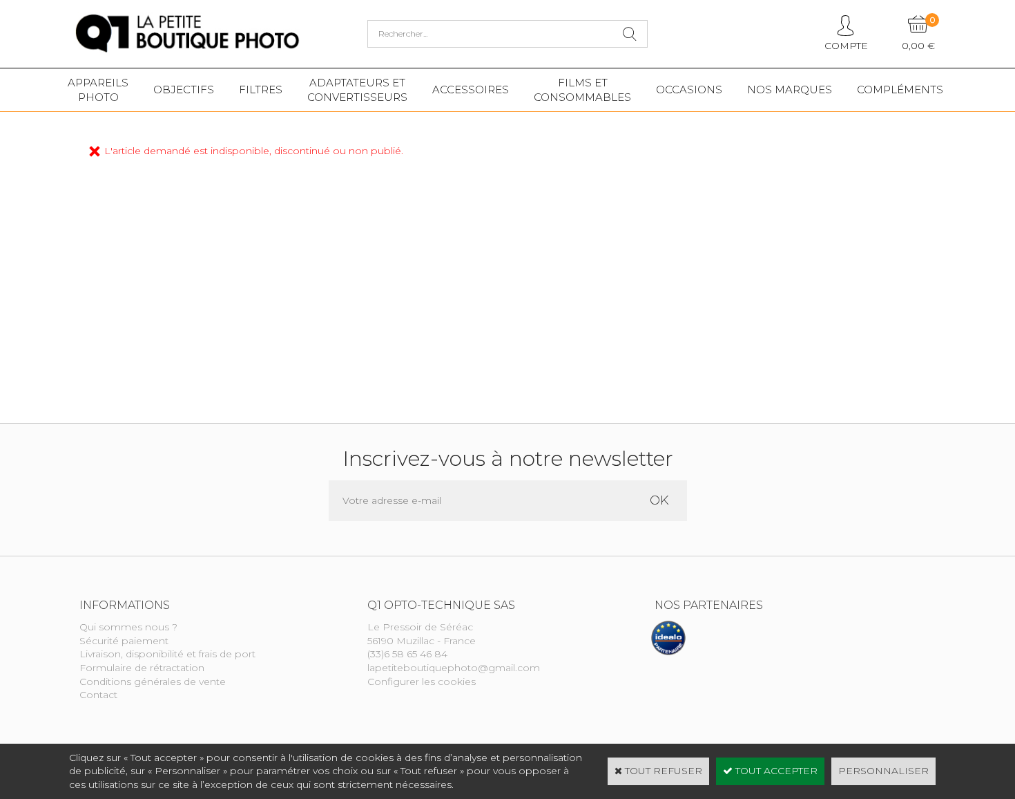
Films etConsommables (582, 90)
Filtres (260, 89)
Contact (98, 694)
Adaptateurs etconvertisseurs (357, 90)
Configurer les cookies (421, 681)
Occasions (689, 89)
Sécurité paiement (123, 640)
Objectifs (183, 89)
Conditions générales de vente (152, 681)
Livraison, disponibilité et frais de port (167, 654)
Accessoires (470, 89)
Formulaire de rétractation (141, 667)
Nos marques (789, 89)
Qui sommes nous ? (128, 627)
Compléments (900, 89)
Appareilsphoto (98, 90)
